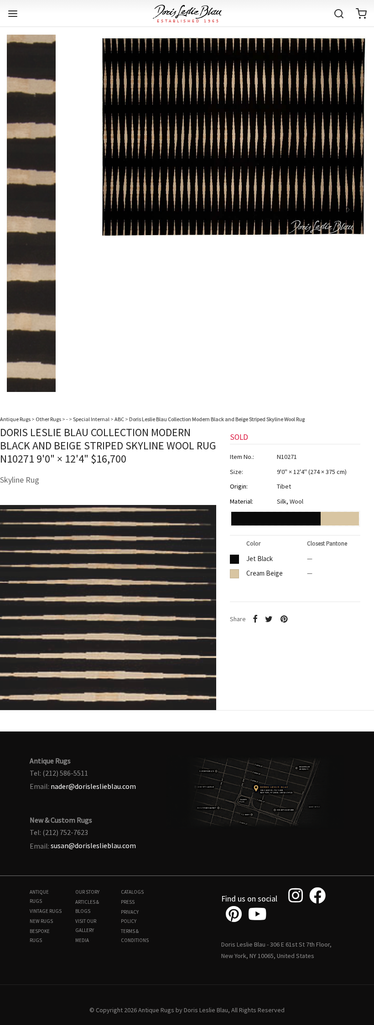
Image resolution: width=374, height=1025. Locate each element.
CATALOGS (132, 892)
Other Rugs (48, 419)
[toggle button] (12, 13)
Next (348, 210)
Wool (296, 501)
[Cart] (361, 13)
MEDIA (82, 940)
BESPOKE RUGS (40, 935)
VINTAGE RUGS (46, 911)
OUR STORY (87, 892)
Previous (26, 210)
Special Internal (91, 419)
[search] (338, 13)
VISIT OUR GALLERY (85, 925)
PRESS (128, 902)
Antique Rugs (15, 419)
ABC (119, 419)
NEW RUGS (41, 921)
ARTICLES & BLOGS (87, 906)
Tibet (284, 486)
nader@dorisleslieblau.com (93, 786)
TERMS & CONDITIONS (135, 935)
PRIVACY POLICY (130, 916)
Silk (281, 501)
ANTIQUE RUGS (39, 896)
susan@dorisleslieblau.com (93, 845)
